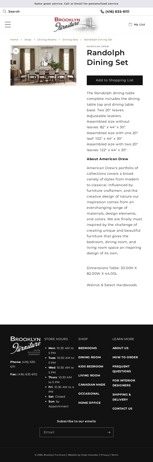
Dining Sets (70, 39)
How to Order (125, 357)
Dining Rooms (47, 39)
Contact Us (123, 408)
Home (14, 39)
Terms (114, 455)
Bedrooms (87, 348)
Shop (27, 39)
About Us (121, 348)
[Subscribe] (108, 432)
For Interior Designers (124, 383)
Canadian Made (91, 384)
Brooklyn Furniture (54, 455)
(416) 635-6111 (117, 11)
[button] (10, 11)
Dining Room (89, 357)
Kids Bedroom (90, 366)
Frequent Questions (122, 369)
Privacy (105, 455)
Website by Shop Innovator (83, 455)
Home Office (89, 403)
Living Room (89, 375)
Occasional (88, 393)
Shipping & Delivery (122, 397)
